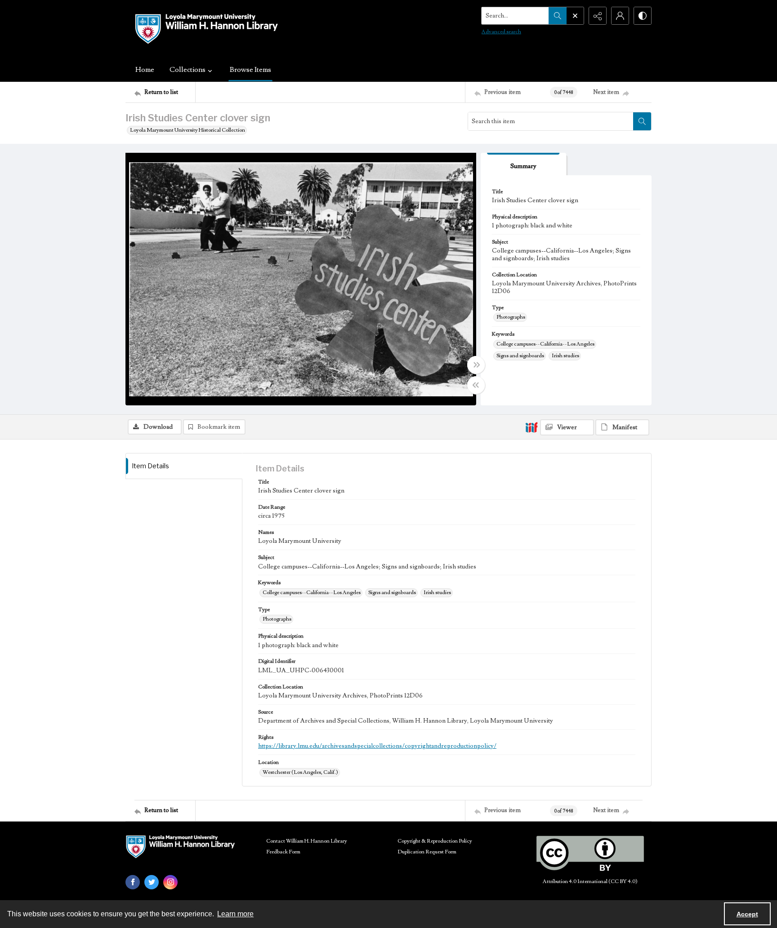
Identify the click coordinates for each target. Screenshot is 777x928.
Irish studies (565, 355)
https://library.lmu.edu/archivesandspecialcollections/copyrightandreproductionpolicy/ (377, 746)
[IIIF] (531, 427)
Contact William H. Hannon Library (306, 841)
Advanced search (501, 31)
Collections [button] (187, 69)
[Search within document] (642, 121)
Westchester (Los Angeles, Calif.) (300, 772)
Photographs (510, 317)
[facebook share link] (132, 882)
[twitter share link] (151, 882)
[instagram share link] (170, 882)
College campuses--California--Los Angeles (545, 344)
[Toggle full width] (476, 365)
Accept (747, 914)
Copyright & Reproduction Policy (434, 841)
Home (144, 69)
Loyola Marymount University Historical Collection (187, 130)
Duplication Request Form (426, 851)
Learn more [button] (235, 914)
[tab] (523, 164)
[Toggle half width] (476, 385)
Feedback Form (283, 851)
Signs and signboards (520, 355)
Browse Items (250, 69)
